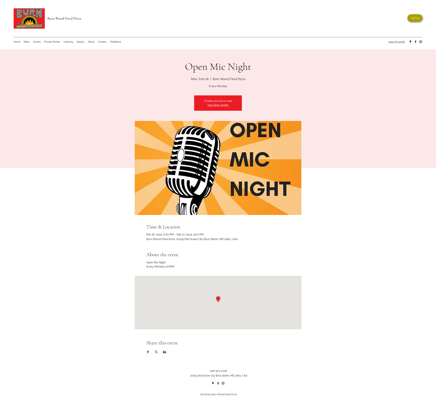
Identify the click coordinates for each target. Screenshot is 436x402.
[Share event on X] (156, 352)
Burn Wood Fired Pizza (64, 18)
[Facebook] (415, 41)
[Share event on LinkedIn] (164, 352)
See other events (218, 105)
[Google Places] (410, 41)
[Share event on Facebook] (148, 352)
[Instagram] (420, 41)
